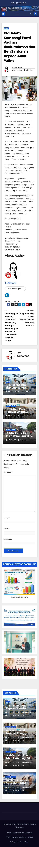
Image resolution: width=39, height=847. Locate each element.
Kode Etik (28, 832)
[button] (31, 14)
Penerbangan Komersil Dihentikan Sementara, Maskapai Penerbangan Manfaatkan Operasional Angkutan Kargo (11, 326)
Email (6, 529)
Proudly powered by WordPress (13, 824)
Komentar (8, 472)
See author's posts (15, 289)
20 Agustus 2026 (14, 787)
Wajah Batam (24, 842)
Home (9, 832)
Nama (7, 518)
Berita (13, 405)
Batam (6, 28)
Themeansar (19, 827)
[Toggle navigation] (18, 14)
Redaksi (30, 837)
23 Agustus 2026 (14, 712)
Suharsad (18, 67)
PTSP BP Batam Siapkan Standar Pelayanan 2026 (16, 387)
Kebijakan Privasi (18, 832)
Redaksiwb (24, 391)
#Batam (29, 70)
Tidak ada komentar (16, 715)
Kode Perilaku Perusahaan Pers (16, 837)
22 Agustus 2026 (14, 737)
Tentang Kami (14, 842)
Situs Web (8, 539)
